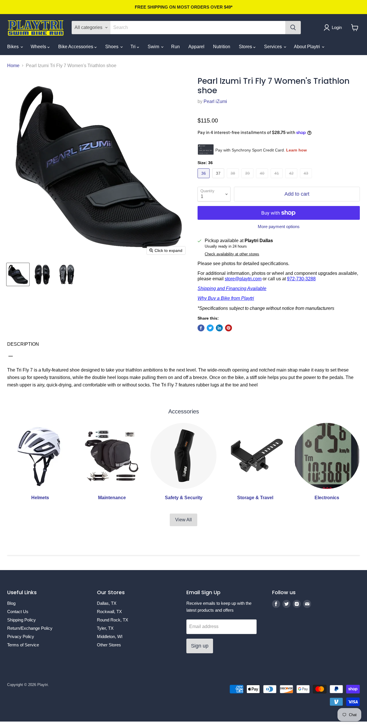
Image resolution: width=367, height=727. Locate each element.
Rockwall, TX (109, 611)
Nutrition (221, 46)
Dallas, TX (106, 603)
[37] (219, 179)
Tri (133, 46)
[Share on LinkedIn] (219, 327)
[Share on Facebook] (201, 327)
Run (175, 46)
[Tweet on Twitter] (210, 327)
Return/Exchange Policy (29, 628)
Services (273, 46)
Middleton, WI (109, 636)
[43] (306, 179)
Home (13, 65)
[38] (233, 179)
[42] (292, 179)
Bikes (13, 46)
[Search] (293, 27)
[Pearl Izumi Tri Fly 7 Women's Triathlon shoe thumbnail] (18, 274)
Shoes (112, 46)
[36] (204, 179)
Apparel (196, 46)
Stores (246, 46)
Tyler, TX (105, 628)
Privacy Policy (20, 636)
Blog (11, 603)
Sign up (199, 646)
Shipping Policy (21, 619)
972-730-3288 (301, 278)
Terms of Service (23, 644)
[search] (197, 27)
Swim (154, 46)
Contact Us (17, 611)
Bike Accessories (76, 46)
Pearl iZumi (215, 101)
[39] (248, 179)
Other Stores (109, 644)
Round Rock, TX (112, 619)
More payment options (279, 226)
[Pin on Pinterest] (228, 327)
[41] (277, 179)
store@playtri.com (243, 278)
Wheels (39, 46)
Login (337, 27)
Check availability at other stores (232, 254)
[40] (263, 179)
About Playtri (307, 46)
